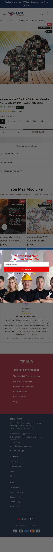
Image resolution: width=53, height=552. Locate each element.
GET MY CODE (26, 269)
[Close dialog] (51, 251)
